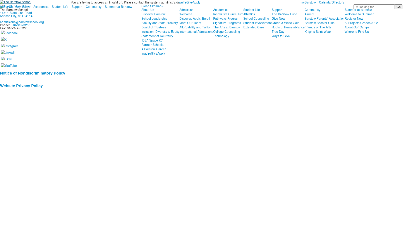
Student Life (60, 6)
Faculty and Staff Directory (159, 23)
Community (93, 6)
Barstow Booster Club (320, 23)
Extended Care (253, 27)
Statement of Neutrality (157, 36)
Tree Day (278, 31)
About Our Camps (357, 27)
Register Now (354, 18)
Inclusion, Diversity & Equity (160, 31)
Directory (338, 2)
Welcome (185, 14)
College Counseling (226, 31)
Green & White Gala (285, 23)
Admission (23, 6)
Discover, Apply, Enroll (194, 18)
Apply (196, 2)
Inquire (181, 2)
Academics (40, 6)
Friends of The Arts (318, 27)
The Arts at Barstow (226, 27)
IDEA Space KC (152, 40)
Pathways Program (226, 18)
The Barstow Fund (284, 14)
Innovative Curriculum (228, 14)
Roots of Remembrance (288, 27)
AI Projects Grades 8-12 (361, 23)
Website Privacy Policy (21, 85)
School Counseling (256, 18)
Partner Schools (152, 44)
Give (189, 2)
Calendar (325, 2)
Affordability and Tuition (195, 27)
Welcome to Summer (359, 14)
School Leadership (154, 18)
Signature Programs (227, 23)
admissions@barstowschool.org (22, 22)
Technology (221, 36)
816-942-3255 (20, 25)
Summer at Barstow (118, 6)
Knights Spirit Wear (318, 31)
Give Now (278, 18)
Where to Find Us (357, 31)
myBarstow (308, 2)
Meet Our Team (190, 23)
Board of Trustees (153, 27)
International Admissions (196, 31)
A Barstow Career (153, 49)
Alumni (309, 14)
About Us (6, 6)
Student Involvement (257, 23)
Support (77, 6)
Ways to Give (281, 36)
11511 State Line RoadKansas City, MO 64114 (16, 14)
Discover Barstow (153, 14)
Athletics (249, 14)
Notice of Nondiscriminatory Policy (32, 73)
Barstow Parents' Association (325, 18)
